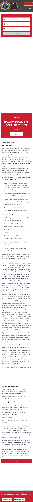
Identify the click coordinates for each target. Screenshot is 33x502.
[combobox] (16, 19)
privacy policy (27, 495)
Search (16, 33)
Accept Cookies (7, 499)
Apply (16, 134)
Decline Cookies (19, 499)
